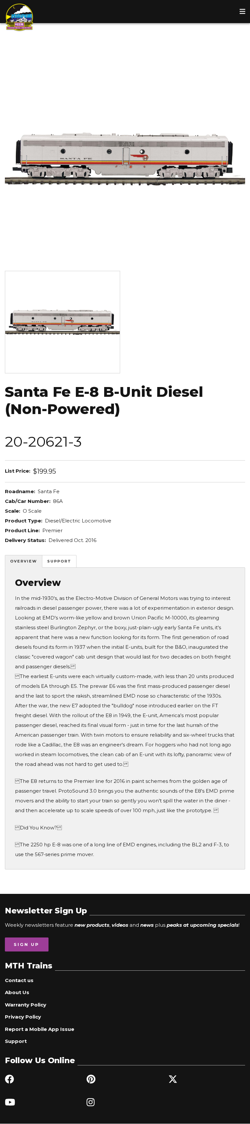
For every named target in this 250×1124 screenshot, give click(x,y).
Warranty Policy (25, 1005)
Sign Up (26, 944)
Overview (23, 561)
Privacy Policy (23, 1017)
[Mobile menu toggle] (242, 11)
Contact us (19, 980)
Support (59, 561)
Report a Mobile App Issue (39, 1029)
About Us (17, 992)
